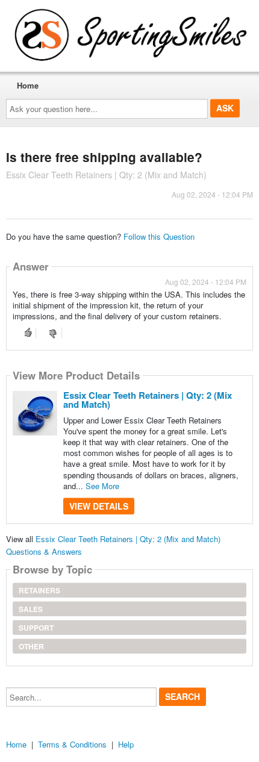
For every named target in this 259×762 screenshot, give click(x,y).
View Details (98, 506)
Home (28, 85)
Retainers (39, 590)
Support (36, 627)
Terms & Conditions (72, 744)
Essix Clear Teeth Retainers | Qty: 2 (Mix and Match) (147, 400)
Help (126, 744)
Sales (31, 609)
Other (31, 646)
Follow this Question (159, 236)
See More (102, 486)
